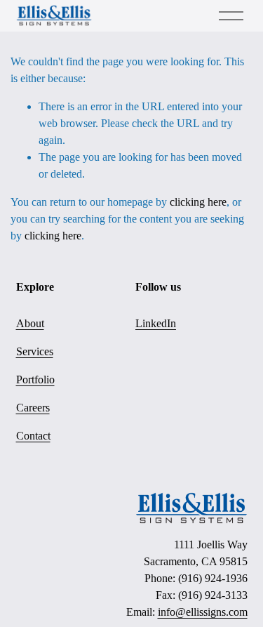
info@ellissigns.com (203, 612)
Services (34, 351)
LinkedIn (155, 323)
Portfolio (35, 379)
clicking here (198, 202)
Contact (33, 436)
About (30, 323)
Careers (33, 408)
